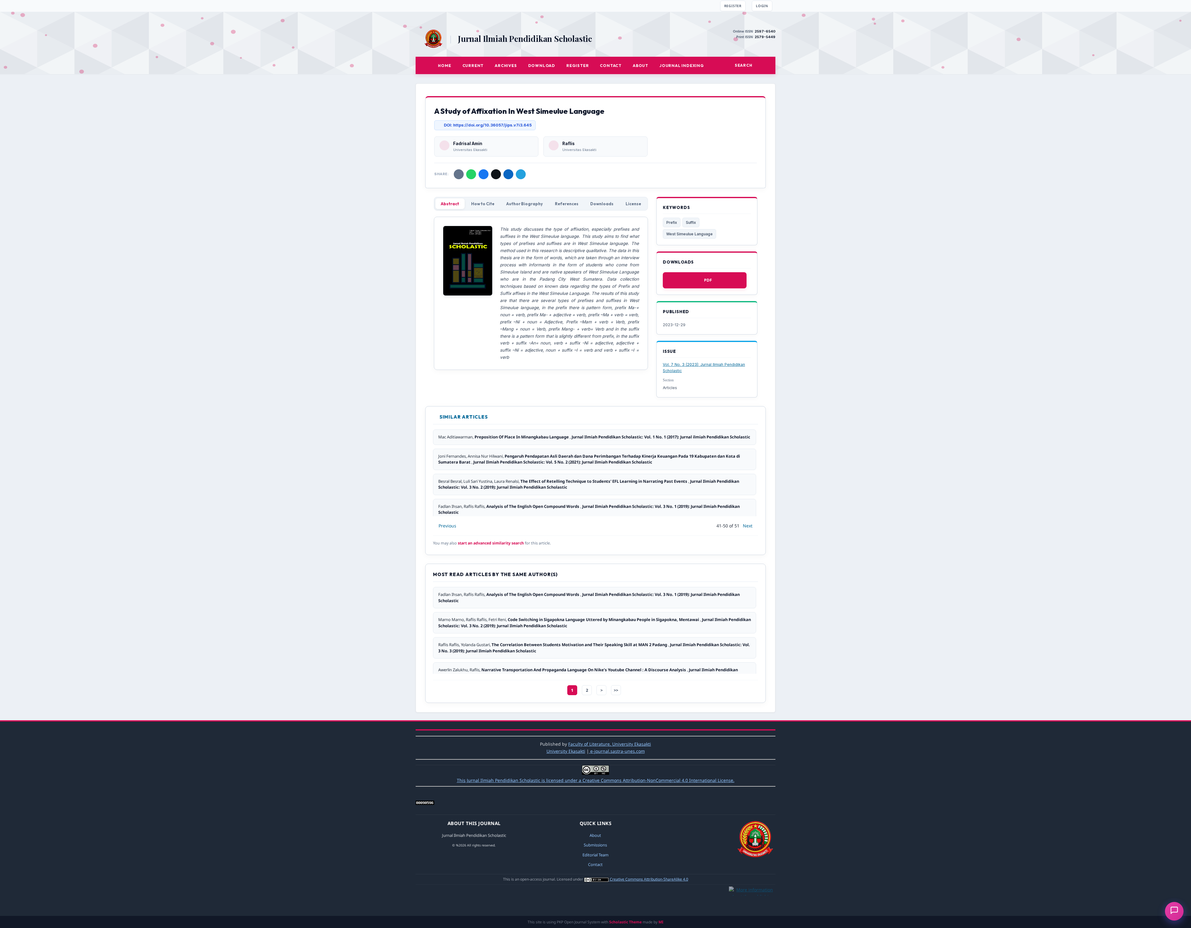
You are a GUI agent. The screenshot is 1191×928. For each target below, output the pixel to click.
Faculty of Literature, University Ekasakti (609, 744)
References (566, 203)
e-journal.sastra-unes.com (617, 751)
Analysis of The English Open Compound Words (533, 506)
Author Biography (524, 203)
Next (747, 526)
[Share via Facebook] (483, 174)
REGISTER (733, 5)
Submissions (595, 845)
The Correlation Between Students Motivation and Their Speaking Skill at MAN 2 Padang (580, 644)
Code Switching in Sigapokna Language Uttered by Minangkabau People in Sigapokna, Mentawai (604, 619)
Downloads (601, 203)
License (633, 203)
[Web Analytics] (425, 803)
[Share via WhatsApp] (471, 174)
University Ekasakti (565, 751)
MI (660, 922)
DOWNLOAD (541, 65)
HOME (444, 65)
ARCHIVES (506, 65)
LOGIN (762, 5)
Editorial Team (595, 855)
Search (743, 65)
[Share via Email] (459, 174)
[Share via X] (496, 174)
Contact (595, 864)
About (595, 835)
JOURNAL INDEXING (681, 65)
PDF (708, 280)
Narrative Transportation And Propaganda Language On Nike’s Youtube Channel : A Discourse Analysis (584, 670)
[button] (1174, 911)
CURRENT (473, 65)
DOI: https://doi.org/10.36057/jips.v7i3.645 (488, 125)
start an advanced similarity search (491, 543)
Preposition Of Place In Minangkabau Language (522, 437)
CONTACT (611, 65)
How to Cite (482, 203)
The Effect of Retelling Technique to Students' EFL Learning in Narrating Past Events (604, 481)
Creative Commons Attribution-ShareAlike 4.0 (649, 879)
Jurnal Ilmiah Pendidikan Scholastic (525, 38)
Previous (447, 526)
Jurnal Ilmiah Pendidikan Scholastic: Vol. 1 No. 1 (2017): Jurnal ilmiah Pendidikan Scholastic (661, 437)
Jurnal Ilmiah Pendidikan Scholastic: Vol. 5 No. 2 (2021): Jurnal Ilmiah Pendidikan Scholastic (562, 462)
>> (616, 690)
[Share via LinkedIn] (508, 174)
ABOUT (640, 65)
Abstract (450, 203)
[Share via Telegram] (521, 174)
